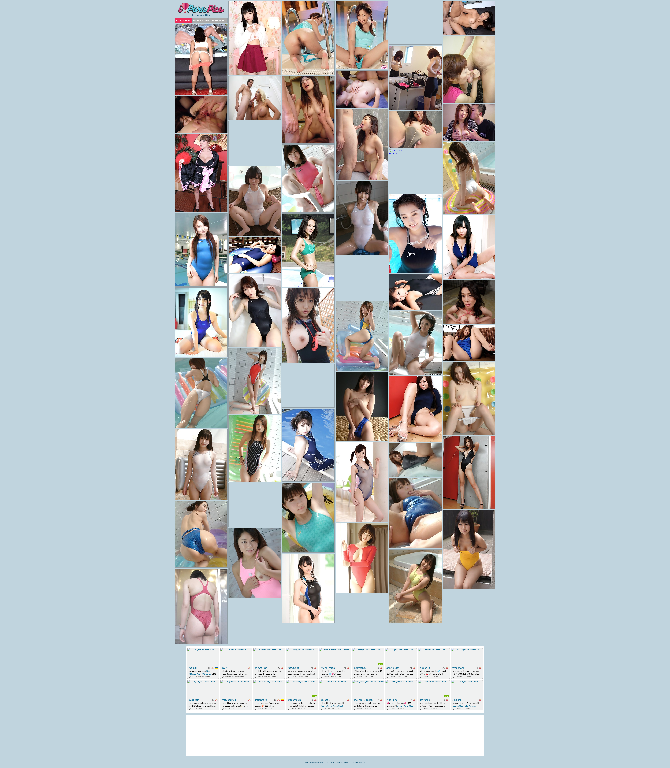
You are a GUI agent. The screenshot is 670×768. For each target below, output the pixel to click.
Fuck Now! (218, 20)
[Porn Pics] (201, 8)
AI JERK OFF (201, 20)
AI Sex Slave (183, 20)
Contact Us (359, 762)
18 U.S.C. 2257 (333, 762)
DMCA (347, 762)
